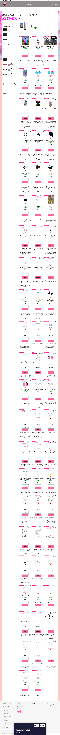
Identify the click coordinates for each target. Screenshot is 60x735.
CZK (44, 0)
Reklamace (5, 723)
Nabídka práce (5, 713)
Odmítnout (36, 725)
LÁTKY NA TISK (5, 727)
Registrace (54, 0)
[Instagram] (20, 711)
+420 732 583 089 (22, 708)
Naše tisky (4, 729)
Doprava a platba (6, 717)
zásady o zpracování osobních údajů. (25, 730)
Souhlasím (42, 725)
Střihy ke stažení (5, 714)
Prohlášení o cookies (6, 722)
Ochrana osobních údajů (7, 726)
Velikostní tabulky (6, 712)
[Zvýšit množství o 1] (28, 54)
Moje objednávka (12, 0)
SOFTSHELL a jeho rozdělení (7, 716)
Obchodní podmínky (6, 724)
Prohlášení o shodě (6, 720)
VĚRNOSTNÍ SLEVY (5, 0)
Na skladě (10, 88)
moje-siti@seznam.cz (22, 706)
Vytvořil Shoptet (54, 733)
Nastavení (18, 732)
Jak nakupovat (19, 0)
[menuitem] (6, 9)
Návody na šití (5, 710)
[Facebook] (18, 711)
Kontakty (4, 719)
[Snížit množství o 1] (23, 54)
